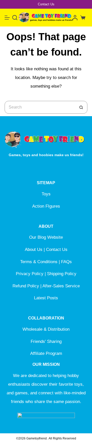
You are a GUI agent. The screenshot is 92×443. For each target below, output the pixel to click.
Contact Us (46, 4)
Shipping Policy (61, 273)
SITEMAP (46, 183)
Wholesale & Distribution (46, 329)
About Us (33, 249)
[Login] (75, 17)
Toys (46, 194)
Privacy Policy (29, 273)
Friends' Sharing (46, 341)
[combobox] (40, 107)
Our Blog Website (46, 237)
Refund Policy (26, 286)
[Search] (14, 17)
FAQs (66, 261)
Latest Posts (46, 298)
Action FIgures (46, 206)
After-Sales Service (61, 286)
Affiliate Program (46, 353)
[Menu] (7, 17)
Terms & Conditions (38, 261)
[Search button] (81, 107)
